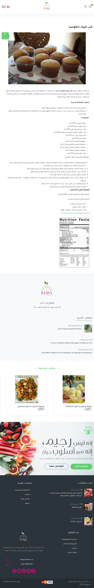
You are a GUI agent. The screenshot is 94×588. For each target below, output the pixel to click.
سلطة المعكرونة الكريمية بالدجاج (70, 329)
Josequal (6, 582)
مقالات (27, 495)
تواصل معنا (25, 499)
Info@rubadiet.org (26, 560)
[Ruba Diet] (46, 7)
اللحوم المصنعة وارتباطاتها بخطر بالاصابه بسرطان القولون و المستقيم (66, 494)
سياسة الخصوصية (69, 539)
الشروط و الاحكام (70, 544)
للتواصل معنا (56, 466)
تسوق (27, 503)
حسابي (74, 548)
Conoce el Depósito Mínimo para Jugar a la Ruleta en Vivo (71, 343)
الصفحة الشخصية (22, 490)
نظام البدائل (72, 553)
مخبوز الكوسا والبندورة (69, 213)
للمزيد (37, 409)
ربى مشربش (85, 582)
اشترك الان (81, 466)
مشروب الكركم (76, 522)
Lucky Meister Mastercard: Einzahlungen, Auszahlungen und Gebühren (66, 353)
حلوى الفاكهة (77, 507)
